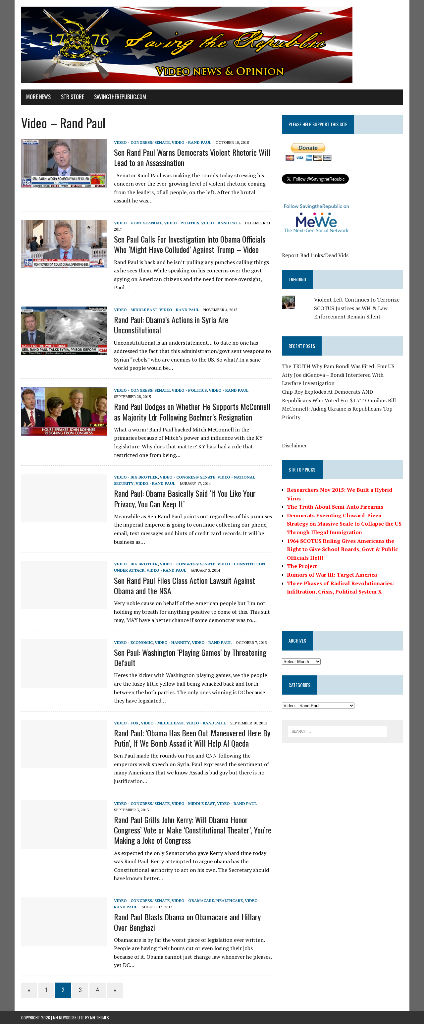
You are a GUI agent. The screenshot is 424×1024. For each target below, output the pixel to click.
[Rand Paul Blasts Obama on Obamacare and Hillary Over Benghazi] (64, 941)
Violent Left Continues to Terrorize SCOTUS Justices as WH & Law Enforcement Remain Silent (356, 308)
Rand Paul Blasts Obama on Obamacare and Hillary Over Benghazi (187, 922)
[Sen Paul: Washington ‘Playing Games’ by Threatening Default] (64, 683)
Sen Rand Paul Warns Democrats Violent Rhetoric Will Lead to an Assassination (192, 157)
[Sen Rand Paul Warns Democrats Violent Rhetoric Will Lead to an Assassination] (64, 183)
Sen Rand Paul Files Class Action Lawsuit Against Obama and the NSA (184, 585)
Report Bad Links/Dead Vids (315, 255)
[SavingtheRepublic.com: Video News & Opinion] (212, 45)
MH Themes (99, 1017)
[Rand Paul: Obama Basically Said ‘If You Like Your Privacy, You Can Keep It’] (64, 518)
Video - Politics (181, 222)
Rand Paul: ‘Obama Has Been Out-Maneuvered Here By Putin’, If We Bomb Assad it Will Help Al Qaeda (192, 738)
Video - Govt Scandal (138, 222)
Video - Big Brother (136, 477)
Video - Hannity (172, 642)
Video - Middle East (135, 309)
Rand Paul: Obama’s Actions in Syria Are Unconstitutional (171, 324)
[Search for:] (338, 730)
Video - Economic (133, 642)
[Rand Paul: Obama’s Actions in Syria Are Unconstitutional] (64, 350)
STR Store (72, 97)
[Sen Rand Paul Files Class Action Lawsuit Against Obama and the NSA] (64, 604)
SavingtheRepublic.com (120, 97)
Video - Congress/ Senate (142, 142)
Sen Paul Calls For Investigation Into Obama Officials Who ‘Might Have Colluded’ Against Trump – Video (189, 244)
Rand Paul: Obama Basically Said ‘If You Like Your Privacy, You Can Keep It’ (185, 498)
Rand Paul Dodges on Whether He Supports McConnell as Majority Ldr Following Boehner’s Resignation (192, 411)
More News (38, 97)
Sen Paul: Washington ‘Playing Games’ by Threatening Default (190, 657)
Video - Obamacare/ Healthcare (207, 900)
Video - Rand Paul (191, 142)
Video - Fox (126, 722)
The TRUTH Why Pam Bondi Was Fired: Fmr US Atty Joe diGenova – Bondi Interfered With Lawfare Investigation (338, 375)
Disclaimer (294, 445)
